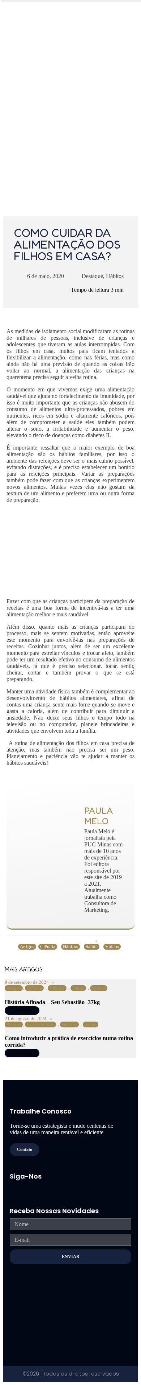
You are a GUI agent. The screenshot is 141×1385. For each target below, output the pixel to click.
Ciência (47, 946)
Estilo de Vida (40, 1024)
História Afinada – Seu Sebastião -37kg (52, 1002)
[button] (126, 18)
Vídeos (112, 946)
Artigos (27, 946)
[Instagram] (27, 1187)
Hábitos (115, 276)
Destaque (92, 276)
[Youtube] (40, 1187)
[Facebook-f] (13, 1187)
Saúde (92, 946)
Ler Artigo (22, 1010)
